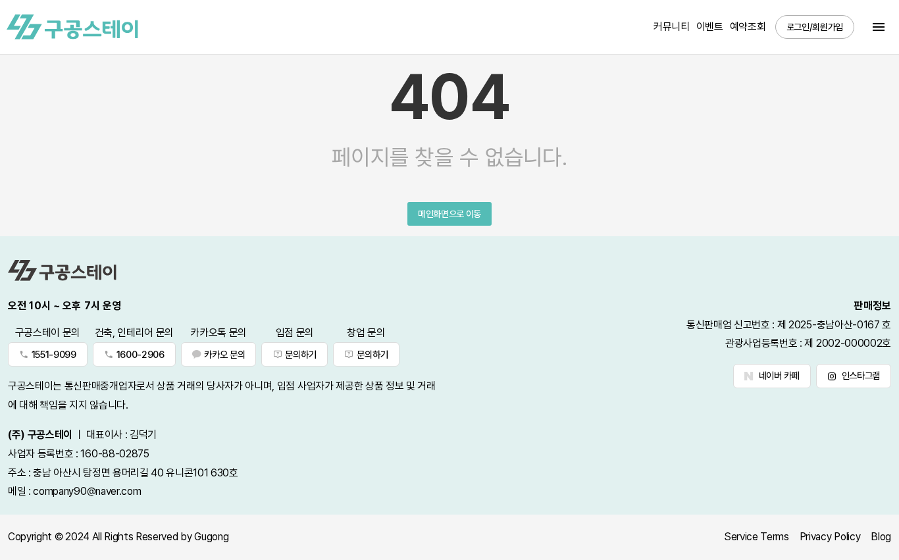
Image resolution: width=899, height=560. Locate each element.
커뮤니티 (672, 26)
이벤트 (709, 26)
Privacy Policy (830, 536)
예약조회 (748, 26)
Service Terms (756, 536)
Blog (881, 536)
